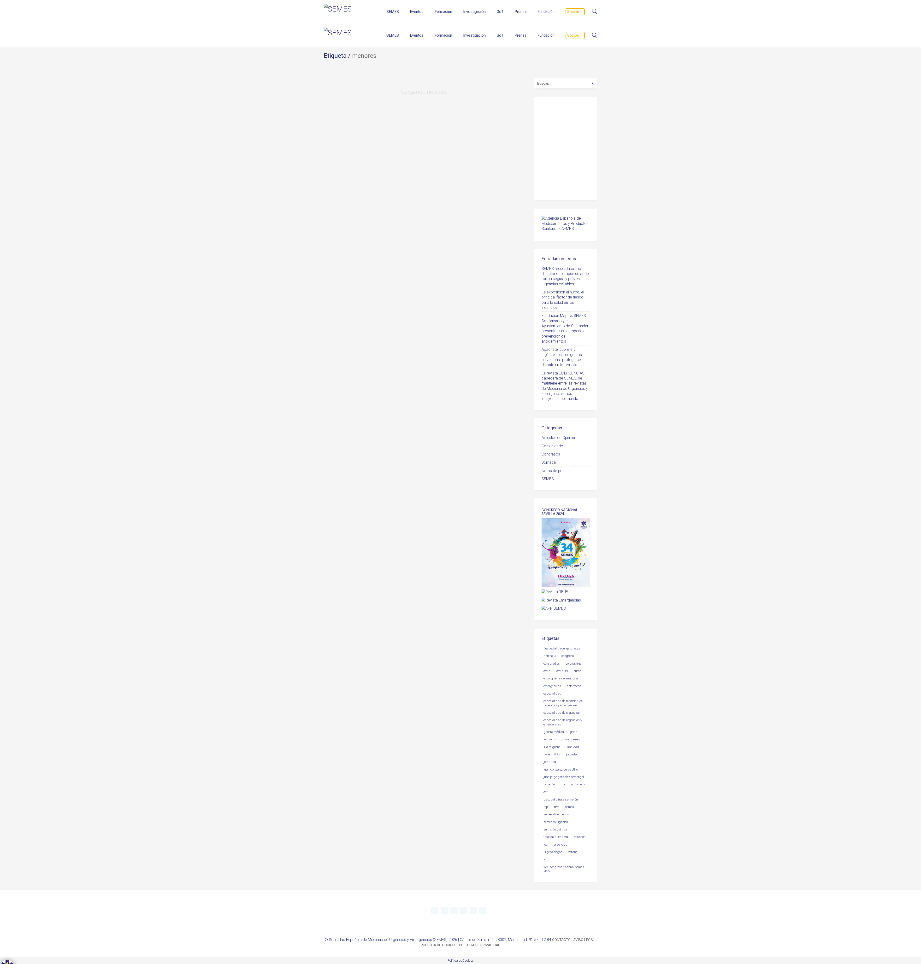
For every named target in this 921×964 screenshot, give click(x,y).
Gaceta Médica (553, 732)
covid (546, 671)
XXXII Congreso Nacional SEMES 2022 (563, 869)
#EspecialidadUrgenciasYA (561, 648)
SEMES (548, 479)
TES (545, 844)
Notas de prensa (556, 470)
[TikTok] (482, 910)
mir (563, 784)
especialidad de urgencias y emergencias (562, 722)
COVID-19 (562, 671)
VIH (545, 859)
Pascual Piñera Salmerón (560, 799)
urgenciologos (552, 852)
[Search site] (594, 12)
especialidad (552, 693)
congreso (567, 656)
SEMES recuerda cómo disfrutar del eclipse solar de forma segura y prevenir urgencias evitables (565, 276)
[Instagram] (463, 910)
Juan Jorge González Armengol (563, 777)
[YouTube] (454, 910)
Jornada (549, 462)
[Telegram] (444, 910)
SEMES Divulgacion (556, 814)
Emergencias (552, 686)
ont (545, 792)
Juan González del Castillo (560, 769)
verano (572, 852)
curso (577, 671)
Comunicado (552, 446)
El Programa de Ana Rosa (560, 678)
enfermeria (574, 686)
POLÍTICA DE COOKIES (438, 945)
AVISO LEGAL (584, 940)
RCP (545, 807)
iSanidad (573, 747)
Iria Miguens (552, 747)
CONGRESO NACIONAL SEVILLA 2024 (560, 512)
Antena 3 (549, 656)
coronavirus (574, 663)
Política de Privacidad (568, 186)
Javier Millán (551, 754)
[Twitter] (434, 910)
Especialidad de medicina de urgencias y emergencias (563, 703)
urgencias (560, 844)
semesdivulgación (555, 822)
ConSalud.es (551, 663)
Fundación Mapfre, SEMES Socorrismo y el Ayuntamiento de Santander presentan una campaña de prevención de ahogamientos (565, 328)
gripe (573, 732)
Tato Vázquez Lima (555, 837)
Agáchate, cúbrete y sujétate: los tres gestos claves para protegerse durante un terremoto (562, 357)
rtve (556, 807)
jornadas (549, 762)
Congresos (551, 454)
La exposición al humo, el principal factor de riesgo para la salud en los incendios (563, 300)
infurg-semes (571, 739)
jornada (571, 754)
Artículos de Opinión (558, 437)
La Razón (549, 784)
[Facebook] (473, 910)
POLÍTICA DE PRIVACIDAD (479, 945)
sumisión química (555, 829)
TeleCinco (579, 837)
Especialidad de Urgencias (561, 712)
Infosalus (549, 739)
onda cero (577, 784)
